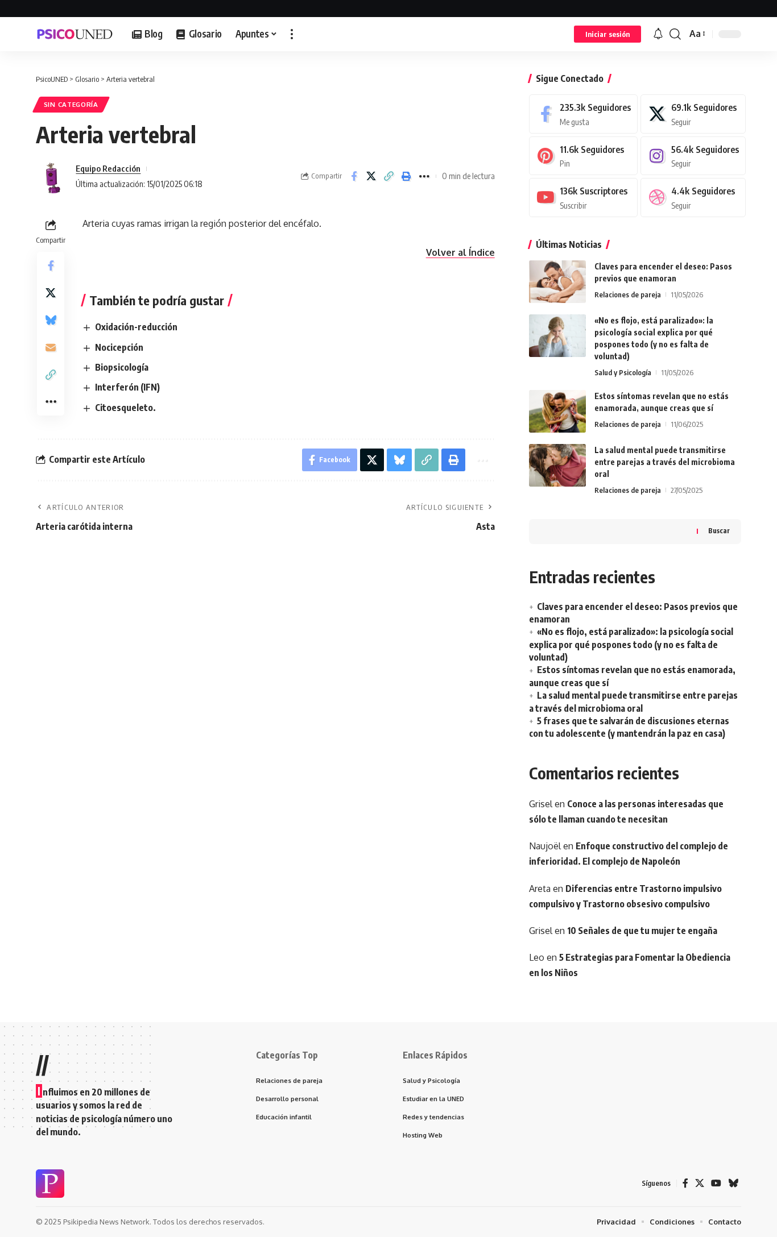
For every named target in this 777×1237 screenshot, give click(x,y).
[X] (693, 114)
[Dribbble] (693, 197)
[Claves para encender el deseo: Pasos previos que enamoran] (557, 281)
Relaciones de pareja (627, 294)
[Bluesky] (733, 1183)
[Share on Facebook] (354, 176)
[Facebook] (583, 114)
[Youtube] (583, 197)
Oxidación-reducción (136, 327)
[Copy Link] (389, 176)
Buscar (719, 530)
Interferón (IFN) (127, 387)
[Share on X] (371, 176)
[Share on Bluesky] (50, 320)
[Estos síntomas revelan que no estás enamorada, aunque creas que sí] (557, 411)
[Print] (407, 176)
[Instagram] (693, 156)
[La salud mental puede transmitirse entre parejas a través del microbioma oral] (557, 465)
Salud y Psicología (622, 372)
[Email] (50, 347)
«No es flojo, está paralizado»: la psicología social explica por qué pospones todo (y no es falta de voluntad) (631, 644)
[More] (424, 176)
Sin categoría (71, 104)
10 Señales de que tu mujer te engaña (642, 930)
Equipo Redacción (108, 168)
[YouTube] (716, 1183)
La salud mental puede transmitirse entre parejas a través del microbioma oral (664, 462)
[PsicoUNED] (75, 34)
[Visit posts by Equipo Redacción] (53, 176)
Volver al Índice (460, 252)
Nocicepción (119, 347)
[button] (292, 34)
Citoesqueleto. (125, 407)
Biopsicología (121, 367)
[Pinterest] (583, 156)
